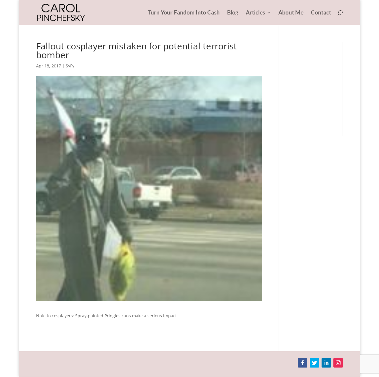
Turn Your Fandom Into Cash (184, 13)
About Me (290, 13)
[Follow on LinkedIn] (326, 363)
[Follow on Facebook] (302, 363)
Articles (255, 13)
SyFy (70, 66)
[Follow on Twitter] (314, 363)
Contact (321, 13)
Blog (232, 13)
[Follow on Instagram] (338, 363)
